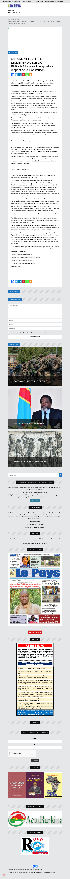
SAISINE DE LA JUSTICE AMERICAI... (29, 423)
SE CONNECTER (39, 5)
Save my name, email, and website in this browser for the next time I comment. (31, 333)
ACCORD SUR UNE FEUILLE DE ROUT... (31, 381)
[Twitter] (16, 74)
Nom (35, 745)
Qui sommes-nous (7, 1)
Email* (35, 738)
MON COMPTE (39, 1)
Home (10, 19)
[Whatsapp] (27, 74)
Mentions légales (27, 1)
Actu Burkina (6, 5)
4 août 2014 (14, 52)
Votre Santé (20, 5)
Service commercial (50, 1)
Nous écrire (60, 1)
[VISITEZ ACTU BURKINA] (35, 819)
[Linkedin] (20, 74)
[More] (30, 74)
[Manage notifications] (4, 875)
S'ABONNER (36, 632)
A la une (16, 19)
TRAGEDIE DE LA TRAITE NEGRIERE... (30, 461)
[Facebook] (12, 74)
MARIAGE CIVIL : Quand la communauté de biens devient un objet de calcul (26, 12)
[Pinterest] (23, 74)
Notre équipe (17, 1)
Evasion (13, 5)
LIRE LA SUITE (35, 500)
